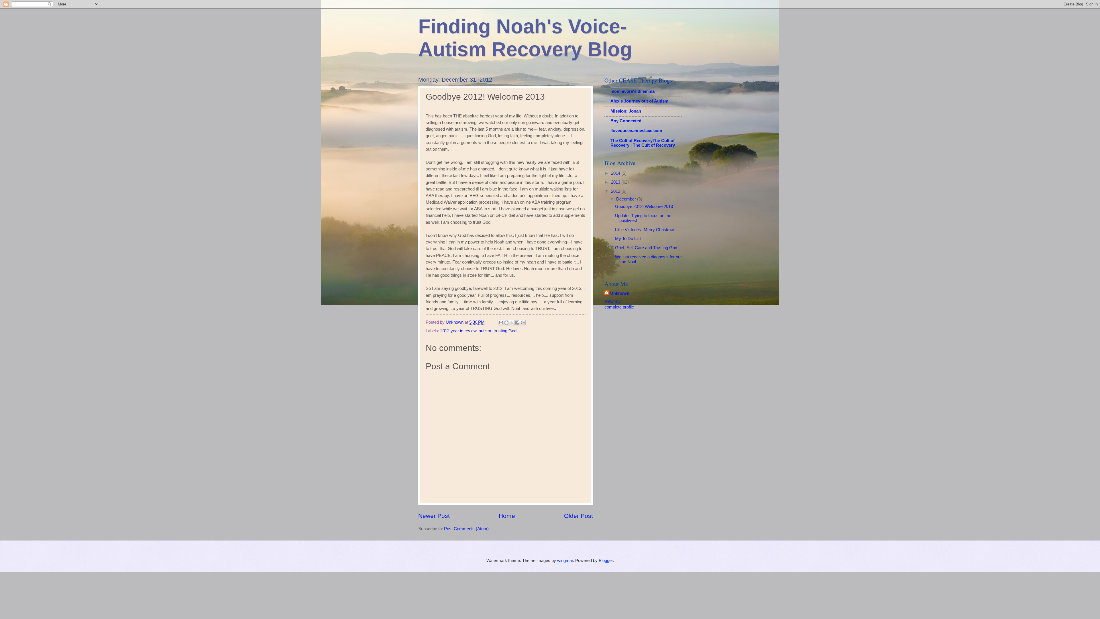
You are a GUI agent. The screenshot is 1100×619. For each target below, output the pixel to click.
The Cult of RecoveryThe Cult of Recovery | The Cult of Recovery (642, 143)
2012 (616, 191)
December (626, 199)
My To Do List (628, 238)
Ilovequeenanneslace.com (636, 130)
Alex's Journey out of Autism (639, 101)
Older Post (578, 515)
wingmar (565, 560)
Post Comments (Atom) (466, 528)
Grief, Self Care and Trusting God (646, 247)
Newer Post (434, 515)
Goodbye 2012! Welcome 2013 (644, 206)
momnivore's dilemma (632, 91)
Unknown (619, 293)
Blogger (606, 560)
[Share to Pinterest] (523, 322)
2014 (616, 173)
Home (507, 515)
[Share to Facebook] (517, 322)
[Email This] (501, 322)
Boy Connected (625, 121)
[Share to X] (512, 322)
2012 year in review (458, 331)
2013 (616, 182)
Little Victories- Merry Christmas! (646, 229)
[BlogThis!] (506, 322)
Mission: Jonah (625, 111)
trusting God (505, 331)
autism (485, 331)
